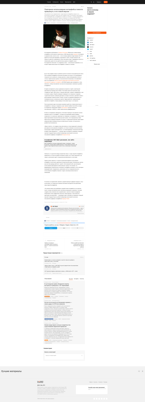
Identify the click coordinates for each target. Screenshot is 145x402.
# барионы (65, 340)
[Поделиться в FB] (40, 10)
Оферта (91, 382)
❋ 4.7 (71, 11)
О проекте (100, 382)
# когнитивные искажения (61, 22)
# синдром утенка (74, 22)
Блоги (61, 2)
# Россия (54, 320)
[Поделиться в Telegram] (40, 15)
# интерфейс (53, 22)
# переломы (61, 296)
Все (62, 253)
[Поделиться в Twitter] (40, 12)
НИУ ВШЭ (54, 6)
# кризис (46, 320)
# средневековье (48, 297)
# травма (54, 297)
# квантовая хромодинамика (50, 341)
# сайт (69, 22)
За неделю (76, 278)
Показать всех (97, 64)
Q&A (74, 2)
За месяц (82, 278)
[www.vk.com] (97, 399)
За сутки (71, 278)
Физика (46, 340)
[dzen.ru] (102, 399)
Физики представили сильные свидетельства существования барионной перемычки (57, 325)
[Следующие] (142, 371)
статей (81, 206)
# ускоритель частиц (65, 341)
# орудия (56, 296)
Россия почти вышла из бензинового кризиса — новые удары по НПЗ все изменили (58, 303)
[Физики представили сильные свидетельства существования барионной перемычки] (79, 329)
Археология (47, 296)
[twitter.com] (94, 399)
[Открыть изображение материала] (64, 36)
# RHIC (50, 340)
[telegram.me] (104, 399)
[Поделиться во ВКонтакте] (40, 18)
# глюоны (70, 340)
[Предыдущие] (139, 371)
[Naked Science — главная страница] (42, 2)
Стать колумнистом (97, 32)
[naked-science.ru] (107, 399)
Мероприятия (68, 2)
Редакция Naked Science (57, 273)
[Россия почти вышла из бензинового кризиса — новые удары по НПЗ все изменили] (79, 306)
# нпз (50, 320)
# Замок (51, 296)
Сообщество (56, 2)
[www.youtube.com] (99, 399)
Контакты (95, 382)
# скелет (66, 296)
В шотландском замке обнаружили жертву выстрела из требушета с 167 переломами (56, 284)
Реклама (105, 382)
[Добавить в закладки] (40, 7)
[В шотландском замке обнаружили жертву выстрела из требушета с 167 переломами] (79, 288)
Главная (49, 2)
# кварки (58, 341)
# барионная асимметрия (57, 340)
